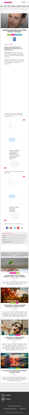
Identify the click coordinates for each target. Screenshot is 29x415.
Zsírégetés (13, 6)
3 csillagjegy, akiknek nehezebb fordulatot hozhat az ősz (14, 305)
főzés (13, 34)
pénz (18, 273)
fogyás (9, 34)
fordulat (13, 302)
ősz (17, 302)
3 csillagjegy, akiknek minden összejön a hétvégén (14, 338)
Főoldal (2, 11)
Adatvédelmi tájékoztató (10, 408)
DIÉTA (1, 6)
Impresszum (23, 408)
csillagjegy (13, 273)
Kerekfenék (19, 6)
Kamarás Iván (19, 34)
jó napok (18, 368)
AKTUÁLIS (7, 11)
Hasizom (24, 6)
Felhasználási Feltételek (14, 406)
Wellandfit (10, 44)
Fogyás (5, 6)
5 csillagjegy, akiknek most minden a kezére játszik (14, 371)
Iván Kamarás (14, 161)
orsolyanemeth (15, 308)
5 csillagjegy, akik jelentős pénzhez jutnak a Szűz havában (14, 276)
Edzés (9, 6)
